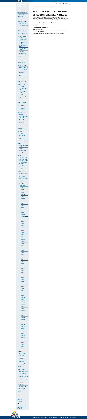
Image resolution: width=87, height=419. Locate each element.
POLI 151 (22, 256)
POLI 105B (23, 196)
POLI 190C (23, 299)
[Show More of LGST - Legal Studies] (18, 150)
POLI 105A (23, 194)
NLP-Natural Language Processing (23, 168)
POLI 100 (22, 187)
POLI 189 (22, 295)
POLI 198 (22, 342)
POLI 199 (22, 346)
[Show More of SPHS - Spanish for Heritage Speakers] (18, 366)
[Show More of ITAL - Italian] (18, 133)
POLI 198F (23, 344)
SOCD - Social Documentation (21, 361)
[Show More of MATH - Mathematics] (18, 155)
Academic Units (20, 16)
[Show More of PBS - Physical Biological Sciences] (18, 173)
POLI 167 (22, 275)
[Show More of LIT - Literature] (18, 153)
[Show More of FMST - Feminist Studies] (18, 98)
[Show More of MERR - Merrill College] (18, 157)
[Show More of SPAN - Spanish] (18, 364)
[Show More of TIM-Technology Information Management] (18, 374)
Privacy (60, 417)
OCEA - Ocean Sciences (23, 171)
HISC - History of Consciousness (22, 122)
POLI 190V (23, 322)
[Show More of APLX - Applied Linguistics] (18, 25)
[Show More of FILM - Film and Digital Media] (18, 95)
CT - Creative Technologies (23, 67)
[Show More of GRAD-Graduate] (18, 112)
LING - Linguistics (22, 152)
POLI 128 (22, 228)
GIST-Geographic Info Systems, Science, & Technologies (22, 109)
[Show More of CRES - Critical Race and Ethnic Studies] (18, 62)
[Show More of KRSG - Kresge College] (18, 141)
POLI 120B (23, 216)
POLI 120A (23, 214)
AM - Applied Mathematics (23, 19)
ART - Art (20, 28)
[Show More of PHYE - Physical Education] (18, 178)
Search (24, 6)
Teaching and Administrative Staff (23, 394)
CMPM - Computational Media (23, 58)
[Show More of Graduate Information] (17, 388)
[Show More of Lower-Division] (19, 183)
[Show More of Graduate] (19, 349)
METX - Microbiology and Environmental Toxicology (23, 160)
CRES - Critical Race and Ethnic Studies (23, 63)
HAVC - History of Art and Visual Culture (23, 117)
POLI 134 (22, 234)
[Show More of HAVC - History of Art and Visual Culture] (18, 116)
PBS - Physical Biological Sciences (23, 174)
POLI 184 (22, 290)
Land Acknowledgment (48, 417)
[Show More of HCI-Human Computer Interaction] (18, 125)
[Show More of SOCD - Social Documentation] (18, 359)
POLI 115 (22, 210)
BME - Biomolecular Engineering (22, 46)
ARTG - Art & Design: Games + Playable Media (23, 31)
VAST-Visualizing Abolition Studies (23, 380)
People (57, 1)
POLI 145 (22, 250)
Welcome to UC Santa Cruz (22, 10)
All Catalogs (20, 401)
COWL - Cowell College (23, 60)
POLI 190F (23, 304)
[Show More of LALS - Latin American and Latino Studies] (18, 145)
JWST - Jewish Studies (23, 140)
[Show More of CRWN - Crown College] (18, 69)
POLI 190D (23, 301)
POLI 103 (22, 192)
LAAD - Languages (22, 143)
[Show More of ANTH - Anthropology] (18, 23)
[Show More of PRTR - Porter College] (18, 351)
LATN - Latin (21, 148)
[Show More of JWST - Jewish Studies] (18, 139)
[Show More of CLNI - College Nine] (18, 53)
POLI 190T (23, 321)
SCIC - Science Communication (21, 358)
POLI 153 (22, 257)
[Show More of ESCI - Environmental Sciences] (18, 91)
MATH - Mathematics (22, 155)
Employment (55, 417)
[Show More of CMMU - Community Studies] (18, 54)
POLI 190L (23, 308)
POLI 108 (22, 205)
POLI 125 (22, 225)
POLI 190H (23, 306)
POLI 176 (22, 286)
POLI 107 (22, 203)
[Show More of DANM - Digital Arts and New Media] (18, 76)
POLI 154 (22, 259)
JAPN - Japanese (22, 135)
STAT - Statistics (22, 369)
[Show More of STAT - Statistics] (18, 369)
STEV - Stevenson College (23, 371)
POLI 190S (23, 319)
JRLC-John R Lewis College (22, 138)
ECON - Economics (22, 84)
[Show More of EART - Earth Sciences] (18, 79)
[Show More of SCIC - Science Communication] (18, 357)
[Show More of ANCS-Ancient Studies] (18, 21)
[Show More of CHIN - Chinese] (18, 51)
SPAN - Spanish (21, 364)
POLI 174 (22, 283)
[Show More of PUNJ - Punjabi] (18, 355)
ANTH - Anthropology (22, 23)
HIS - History (21, 124)
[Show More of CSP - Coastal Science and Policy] (18, 73)
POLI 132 (22, 232)
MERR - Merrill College (23, 157)
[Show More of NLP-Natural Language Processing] (18, 166)
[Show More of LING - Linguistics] (18, 151)
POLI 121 (22, 219)
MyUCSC (53, 1)
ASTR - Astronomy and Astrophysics (23, 34)
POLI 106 (22, 201)
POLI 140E (23, 241)
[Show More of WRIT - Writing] (18, 382)
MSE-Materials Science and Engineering (23, 163)
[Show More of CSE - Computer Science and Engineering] (18, 70)
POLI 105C (23, 198)
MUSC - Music (21, 165)
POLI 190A (23, 297)
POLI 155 (22, 261)
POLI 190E (23, 303)
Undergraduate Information (22, 386)
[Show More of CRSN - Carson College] (18, 65)
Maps (65, 1)
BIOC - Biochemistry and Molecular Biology (23, 37)
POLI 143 (22, 247)
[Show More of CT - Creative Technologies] (18, 67)
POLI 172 (22, 281)
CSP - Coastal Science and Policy (23, 75)
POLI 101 (22, 189)
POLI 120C (23, 218)
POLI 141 (22, 243)
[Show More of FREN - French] (18, 100)
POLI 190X (23, 326)
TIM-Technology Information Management (23, 376)
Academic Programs (21, 14)
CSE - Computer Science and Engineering (23, 72)
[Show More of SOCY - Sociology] (18, 362)
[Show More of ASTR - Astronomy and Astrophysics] (18, 33)
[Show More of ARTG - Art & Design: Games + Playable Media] (18, 30)
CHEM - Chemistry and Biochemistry (23, 49)
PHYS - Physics (21, 180)
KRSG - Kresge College (23, 141)
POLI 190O (23, 313)
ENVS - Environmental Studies (22, 89)
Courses (19, 18)
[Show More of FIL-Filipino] (18, 94)
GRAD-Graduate (21, 112)
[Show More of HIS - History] (18, 123)
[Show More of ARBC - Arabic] (18, 26)
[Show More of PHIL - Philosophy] (18, 176)
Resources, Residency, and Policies (22, 391)
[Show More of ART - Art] (18, 28)
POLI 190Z (23, 330)
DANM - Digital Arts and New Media (23, 78)
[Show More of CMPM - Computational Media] (18, 57)
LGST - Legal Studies (22, 150)
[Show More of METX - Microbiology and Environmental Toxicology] (18, 159)
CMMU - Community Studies (22, 56)
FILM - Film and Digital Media (23, 97)
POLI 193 (22, 331)
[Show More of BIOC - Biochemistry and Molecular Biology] (18, 36)
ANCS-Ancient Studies (23, 21)
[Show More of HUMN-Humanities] (18, 131)
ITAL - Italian (21, 133)
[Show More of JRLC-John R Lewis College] (18, 137)
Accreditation (65, 417)
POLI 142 (22, 245)
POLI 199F (23, 348)
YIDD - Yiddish (21, 384)
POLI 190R (23, 317)
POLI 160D (23, 268)
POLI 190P (23, 315)
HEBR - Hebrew (21, 119)
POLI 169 (22, 279)
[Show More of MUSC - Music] (18, 165)
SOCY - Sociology (22, 363)
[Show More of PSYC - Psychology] (18, 353)
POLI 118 (22, 212)
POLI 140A (23, 236)
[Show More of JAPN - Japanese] (18, 135)
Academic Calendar (21, 395)
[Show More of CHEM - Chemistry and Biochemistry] (18, 48)
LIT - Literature (21, 153)
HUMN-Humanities (22, 131)
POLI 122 (22, 221)
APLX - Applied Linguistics (23, 25)
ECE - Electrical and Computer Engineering (23, 82)
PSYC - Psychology (22, 353)
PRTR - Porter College (23, 351)
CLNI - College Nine (22, 53)
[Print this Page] (70, 4)
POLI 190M (23, 310)
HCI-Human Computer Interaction (22, 126)
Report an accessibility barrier (37, 417)
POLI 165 (22, 272)
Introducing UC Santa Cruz (22, 12)
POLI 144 (22, 248)
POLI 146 (22, 252)
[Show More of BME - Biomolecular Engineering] (18, 45)
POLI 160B (23, 265)
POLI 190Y (23, 328)
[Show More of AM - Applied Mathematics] (18, 19)
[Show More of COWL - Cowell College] (18, 60)
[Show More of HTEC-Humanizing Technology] (18, 128)
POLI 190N (23, 312)
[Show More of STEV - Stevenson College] (18, 371)
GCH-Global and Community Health (22, 106)
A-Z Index (68, 1)
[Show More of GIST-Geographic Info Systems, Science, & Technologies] (18, 108)
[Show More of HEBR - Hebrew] (18, 119)
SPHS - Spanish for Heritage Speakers (22, 367)
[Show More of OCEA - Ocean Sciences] (18, 171)
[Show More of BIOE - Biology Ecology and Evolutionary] (18, 39)
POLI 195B (23, 339)
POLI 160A (23, 263)
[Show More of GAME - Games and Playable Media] (18, 102)
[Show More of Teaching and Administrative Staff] (17, 392)
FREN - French (21, 100)
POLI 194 (22, 333)
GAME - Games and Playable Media (22, 103)
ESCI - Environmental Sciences (22, 92)
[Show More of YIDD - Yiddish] (18, 384)
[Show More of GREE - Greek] (18, 114)
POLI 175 (22, 284)
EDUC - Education (22, 86)
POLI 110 (22, 207)
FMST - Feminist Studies (23, 99)
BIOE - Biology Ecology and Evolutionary (23, 40)
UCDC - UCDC (21, 378)
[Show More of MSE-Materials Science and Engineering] (18, 162)
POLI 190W (23, 324)
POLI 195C (23, 340)
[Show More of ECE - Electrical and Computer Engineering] (18, 81)
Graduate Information (21, 388)
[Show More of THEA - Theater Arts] (18, 373)
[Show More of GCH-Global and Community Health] (18, 105)
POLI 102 (22, 191)
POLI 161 (22, 270)
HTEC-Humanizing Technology (22, 129)
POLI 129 (22, 230)
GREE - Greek (21, 114)
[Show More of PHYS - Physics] (18, 180)
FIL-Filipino (21, 94)
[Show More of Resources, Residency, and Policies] (17, 389)
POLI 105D (23, 200)
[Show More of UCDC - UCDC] (18, 377)
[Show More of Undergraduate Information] (17, 386)
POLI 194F (23, 335)
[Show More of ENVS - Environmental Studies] (18, 88)
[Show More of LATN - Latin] (18, 148)
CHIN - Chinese (21, 51)
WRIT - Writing (21, 382)
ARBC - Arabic (21, 27)
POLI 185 (22, 292)
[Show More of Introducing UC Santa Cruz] (17, 12)
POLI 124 (22, 223)
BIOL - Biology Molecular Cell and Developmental (23, 43)
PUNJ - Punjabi (21, 355)
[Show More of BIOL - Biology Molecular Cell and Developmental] (18, 42)
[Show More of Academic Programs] (17, 14)
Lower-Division (22, 183)
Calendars (61, 1)
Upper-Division (22, 185)
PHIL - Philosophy (22, 176)
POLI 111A (23, 209)
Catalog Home (20, 399)
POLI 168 (22, 277)
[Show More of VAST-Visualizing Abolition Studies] (18, 379)
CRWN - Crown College (23, 69)
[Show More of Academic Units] (17, 16)
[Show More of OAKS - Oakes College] (18, 169)
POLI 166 (22, 274)
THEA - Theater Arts (22, 373)
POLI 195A (23, 337)
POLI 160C (23, 266)
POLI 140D (23, 239)
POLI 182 (22, 288)
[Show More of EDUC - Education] (18, 86)
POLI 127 (22, 227)
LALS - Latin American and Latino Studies (23, 146)
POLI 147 (22, 254)
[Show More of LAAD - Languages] (18, 143)
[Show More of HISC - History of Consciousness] (18, 120)
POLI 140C (23, 237)
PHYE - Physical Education (23, 178)
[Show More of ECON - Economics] (18, 84)
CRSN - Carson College (23, 65)
